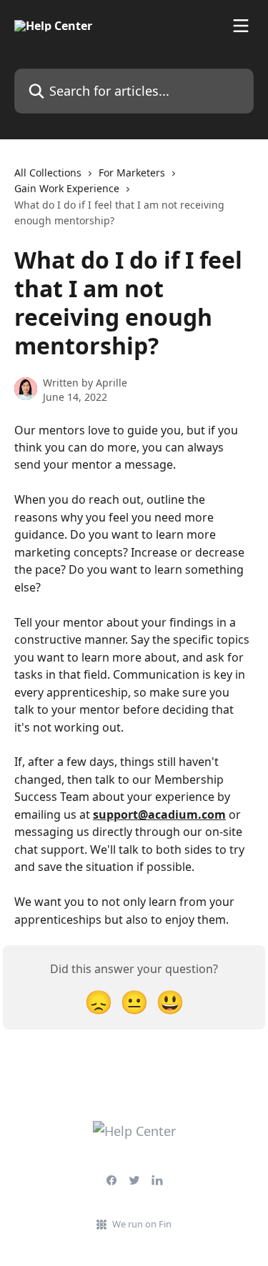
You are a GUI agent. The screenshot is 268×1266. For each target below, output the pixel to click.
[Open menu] (241, 25)
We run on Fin (142, 1223)
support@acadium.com (159, 814)
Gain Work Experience (66, 188)
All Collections (47, 172)
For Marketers (132, 172)
